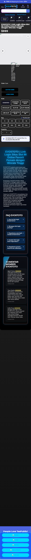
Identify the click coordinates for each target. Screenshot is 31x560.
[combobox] (13, 11)
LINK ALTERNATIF (16, 549)
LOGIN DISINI (10, 94)
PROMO (16, 535)
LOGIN (16, 540)
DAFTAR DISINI (10, 89)
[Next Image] (28, 51)
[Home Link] (11, 6)
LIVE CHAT (16, 554)
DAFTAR (17, 545)
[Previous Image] (3, 51)
